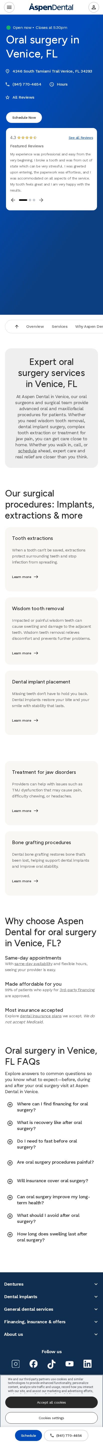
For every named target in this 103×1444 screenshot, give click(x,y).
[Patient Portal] (93, 7)
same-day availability (33, 963)
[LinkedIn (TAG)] (87, 1364)
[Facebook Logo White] (33, 1364)
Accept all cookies (51, 1402)
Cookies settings (51, 1418)
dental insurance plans (41, 1016)
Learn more (21, 577)
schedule (27, 450)
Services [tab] (59, 326)
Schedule (28, 1435)
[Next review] (41, 200)
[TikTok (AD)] (51, 1364)
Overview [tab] (35, 326)
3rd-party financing (77, 989)
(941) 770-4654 (69, 1435)
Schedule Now (24, 117)
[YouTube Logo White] (69, 1364)
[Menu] (9, 7)
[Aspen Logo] (51, 7)
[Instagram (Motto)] (15, 1364)
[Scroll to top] (16, 326)
